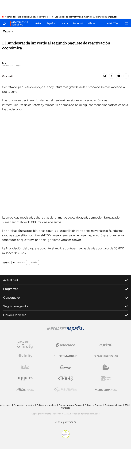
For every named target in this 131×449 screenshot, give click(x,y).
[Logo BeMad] (106, 367)
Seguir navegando (15, 306)
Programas (10, 289)
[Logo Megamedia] (67, 421)
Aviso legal (5, 405)
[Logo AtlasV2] (25, 389)
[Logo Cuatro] (106, 345)
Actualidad (10, 280)
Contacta (65, 408)
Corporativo (11, 297)
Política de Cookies (93, 405)
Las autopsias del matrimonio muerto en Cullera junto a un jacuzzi (86, 17)
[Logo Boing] (25, 367)
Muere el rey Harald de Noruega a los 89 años (26, 17)
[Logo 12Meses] (106, 378)
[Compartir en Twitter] (111, 76)
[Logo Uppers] (25, 378)
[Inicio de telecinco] (4, 23)
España (8, 31)
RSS (127, 405)
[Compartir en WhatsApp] (104, 76)
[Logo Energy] (65, 367)
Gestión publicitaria (113, 405)
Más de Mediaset (14, 315)
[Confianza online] (65, 437)
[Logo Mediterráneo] (106, 389)
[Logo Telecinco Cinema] (65, 378)
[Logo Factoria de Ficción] (106, 356)
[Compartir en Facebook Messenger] (119, 76)
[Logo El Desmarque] (65, 356)
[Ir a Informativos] (19, 23)
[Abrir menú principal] (126, 23)
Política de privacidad (46, 405)
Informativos (19, 262)
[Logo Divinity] (25, 356)
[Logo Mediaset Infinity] (25, 345)
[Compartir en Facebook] (126, 76)
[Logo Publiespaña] (65, 390)
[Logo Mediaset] (65, 330)
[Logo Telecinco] (65, 345)
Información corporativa (23, 405)
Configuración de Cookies (70, 405)
